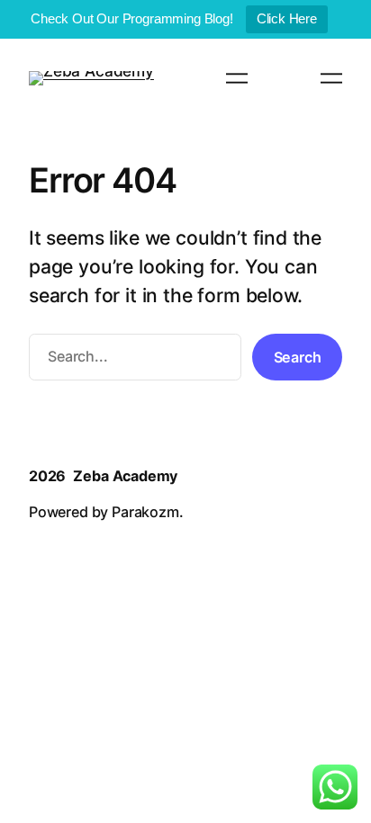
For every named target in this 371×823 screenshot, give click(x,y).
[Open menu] (237, 78)
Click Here (287, 18)
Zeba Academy (125, 476)
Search (297, 357)
